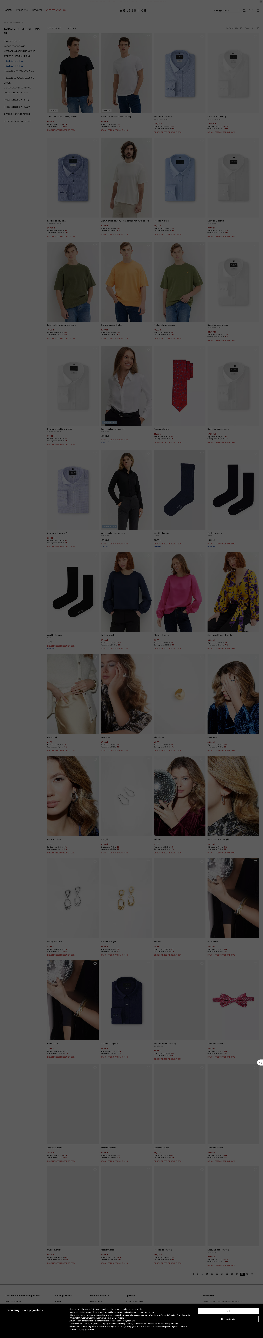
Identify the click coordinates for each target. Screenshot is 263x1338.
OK (228, 1311)
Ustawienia (228, 1319)
